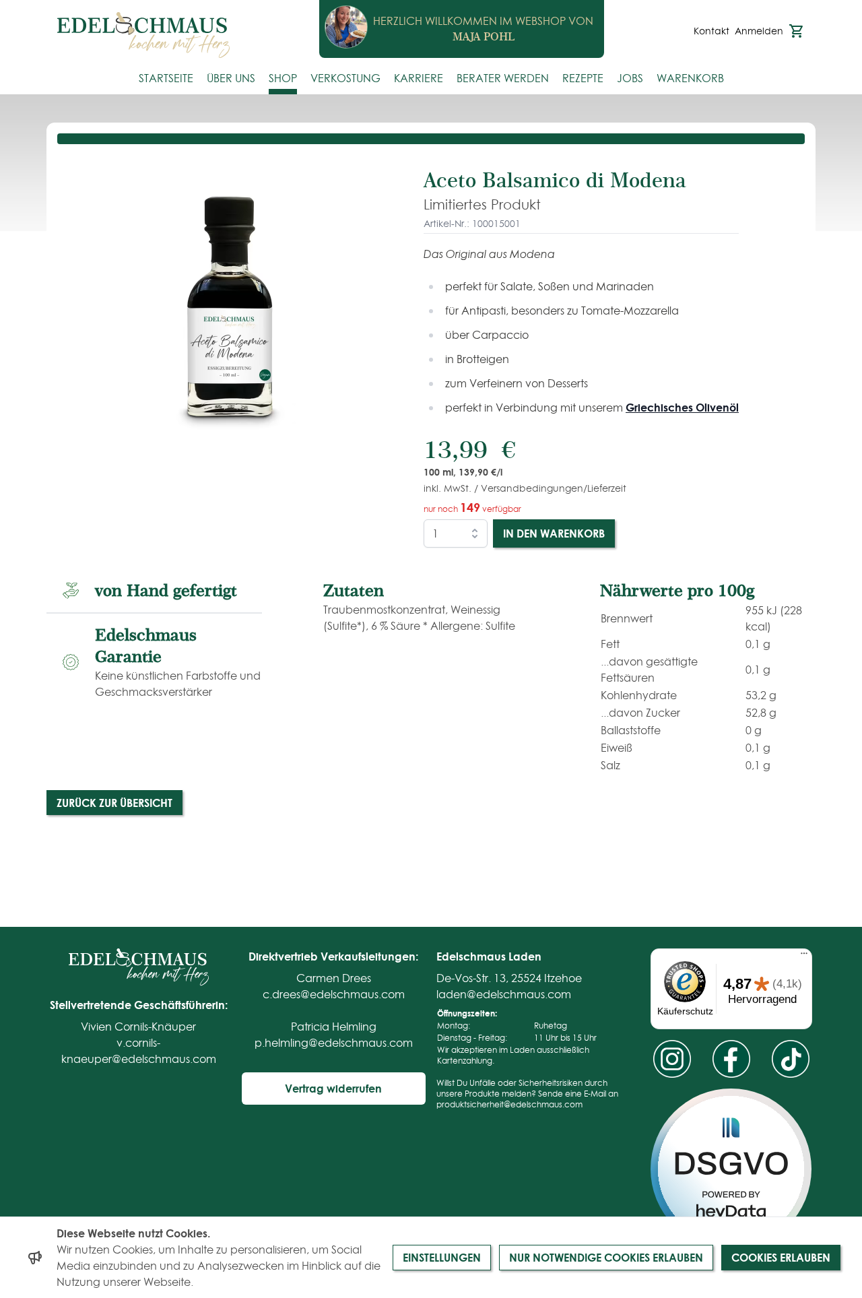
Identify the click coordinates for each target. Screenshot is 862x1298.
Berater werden (503, 78)
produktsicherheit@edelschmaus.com (509, 1104)
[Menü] (804, 956)
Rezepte (582, 78)
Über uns (231, 78)
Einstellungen (442, 1257)
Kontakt (711, 31)
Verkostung (345, 78)
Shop (283, 78)
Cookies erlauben (780, 1257)
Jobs (630, 78)
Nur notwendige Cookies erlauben (606, 1257)
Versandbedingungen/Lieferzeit (553, 488)
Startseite (166, 78)
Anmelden (759, 31)
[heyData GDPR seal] (731, 1169)
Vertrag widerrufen (333, 1088)
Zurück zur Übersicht (114, 802)
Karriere (418, 78)
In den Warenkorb (554, 533)
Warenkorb (690, 78)
